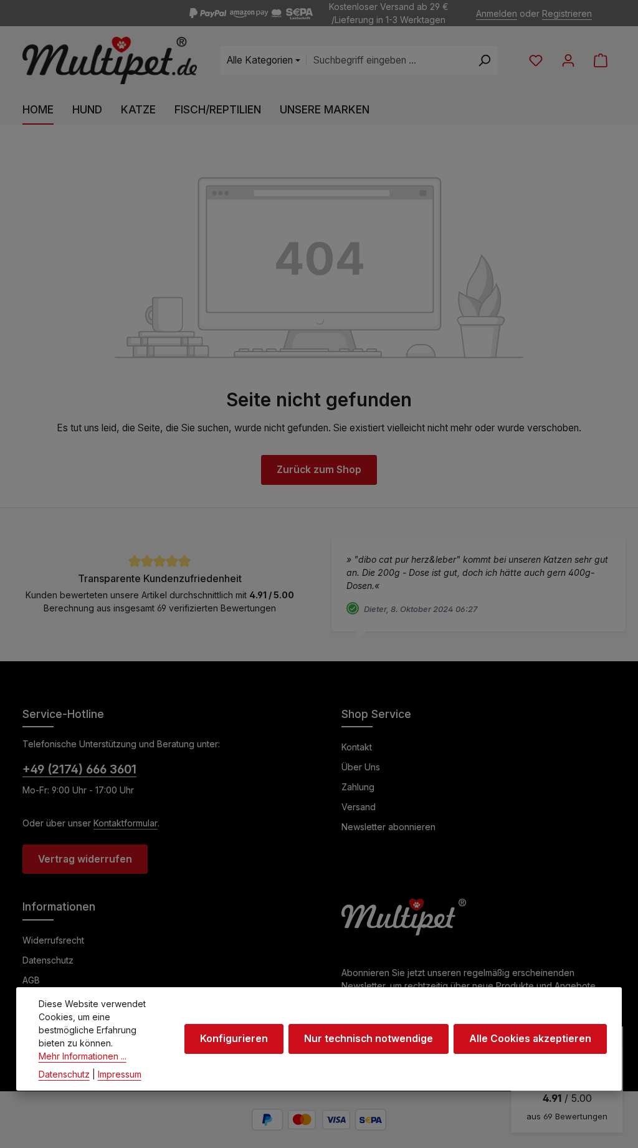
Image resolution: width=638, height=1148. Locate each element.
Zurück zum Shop (319, 470)
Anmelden (496, 13)
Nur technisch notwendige (368, 1039)
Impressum (119, 1074)
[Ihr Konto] (568, 60)
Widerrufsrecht (53, 940)
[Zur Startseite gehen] (109, 61)
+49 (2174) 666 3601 (79, 769)
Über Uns (360, 767)
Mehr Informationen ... (82, 1056)
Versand (358, 806)
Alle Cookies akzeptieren (530, 1039)
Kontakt (356, 747)
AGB (31, 980)
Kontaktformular (125, 823)
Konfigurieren (234, 1039)
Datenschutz (48, 960)
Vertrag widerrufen (85, 859)
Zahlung (357, 787)
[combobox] (389, 60)
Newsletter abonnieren (388, 826)
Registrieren (567, 13)
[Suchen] (484, 60)
